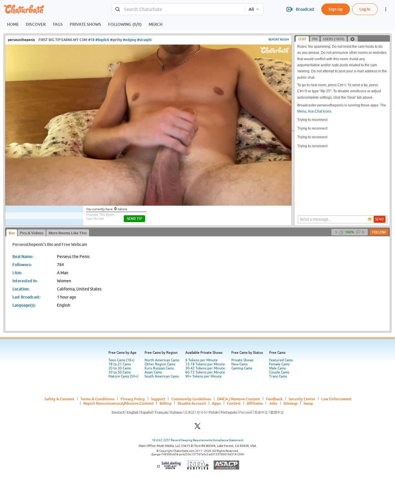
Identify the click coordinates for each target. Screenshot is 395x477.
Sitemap (290, 403)
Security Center (302, 399)
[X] (197, 428)
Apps (216, 403)
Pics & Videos (31, 233)
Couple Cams (279, 372)
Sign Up (335, 9)
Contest (234, 403)
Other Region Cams (160, 364)
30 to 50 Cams (119, 372)
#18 (91, 40)
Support (158, 399)
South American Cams (162, 376)
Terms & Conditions (97, 399)
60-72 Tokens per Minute (205, 372)
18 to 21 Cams (119, 364)
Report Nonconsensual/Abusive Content (118, 403)
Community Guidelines (191, 399)
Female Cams (279, 364)
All (251, 9)
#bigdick (102, 40)
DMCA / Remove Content (238, 399)
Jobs (273, 403)
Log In (364, 9)
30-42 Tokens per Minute (205, 368)
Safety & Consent (59, 399)
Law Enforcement (336, 399)
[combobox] (178, 9)
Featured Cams (281, 360)
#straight (144, 40)
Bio (12, 233)
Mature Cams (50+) (123, 376)
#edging (129, 40)
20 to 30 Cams (119, 368)
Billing (165, 403)
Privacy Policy (133, 399)
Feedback (274, 399)
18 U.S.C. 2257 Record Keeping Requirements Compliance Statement (197, 440)
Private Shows (242, 360)
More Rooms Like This (68, 233)
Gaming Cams (241, 368)
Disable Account (192, 403)
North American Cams (162, 360)
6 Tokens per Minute (201, 360)
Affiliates (255, 403)
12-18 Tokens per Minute (205, 364)
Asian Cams (153, 372)
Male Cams (277, 368)
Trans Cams (278, 376)
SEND (379, 219)
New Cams (239, 364)
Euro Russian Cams (159, 368)
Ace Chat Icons (319, 111)
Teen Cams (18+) (121, 360)
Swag (308, 403)
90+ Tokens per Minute (203, 376)
